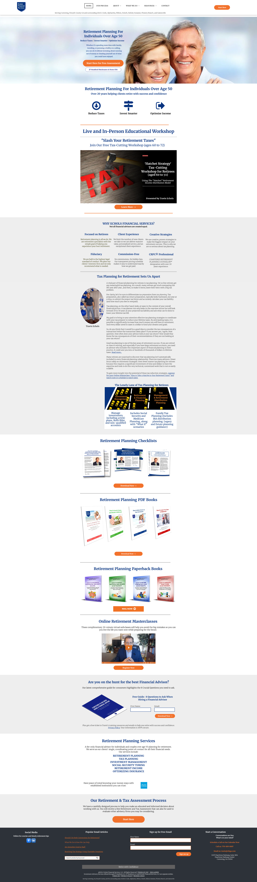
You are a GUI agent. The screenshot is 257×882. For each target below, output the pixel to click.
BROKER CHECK (139, 876)
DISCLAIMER (154, 872)
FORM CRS (116, 876)
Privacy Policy (114, 728)
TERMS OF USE (143, 872)
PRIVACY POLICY (126, 876)
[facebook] (29, 840)
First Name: (135, 706)
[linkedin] (33, 840)
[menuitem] (89, 5)
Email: (157, 706)
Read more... (117, 352)
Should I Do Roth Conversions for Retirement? (82, 838)
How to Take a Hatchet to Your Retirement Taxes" (150, 375)
